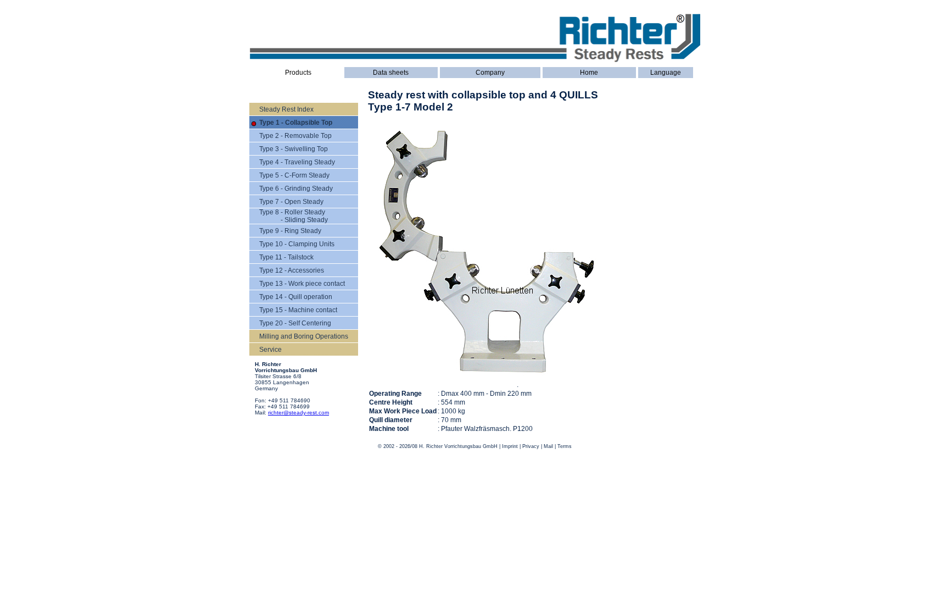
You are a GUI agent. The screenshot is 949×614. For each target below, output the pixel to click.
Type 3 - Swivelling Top (293, 149)
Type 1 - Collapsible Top (295, 122)
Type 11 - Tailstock (286, 257)
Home (589, 72)
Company (490, 72)
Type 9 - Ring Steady (290, 231)
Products (298, 72)
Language (665, 72)
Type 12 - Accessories (291, 270)
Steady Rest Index (286, 109)
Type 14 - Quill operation (295, 297)
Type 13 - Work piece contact (302, 283)
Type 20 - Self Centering (295, 323)
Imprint (510, 446)
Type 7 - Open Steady (291, 202)
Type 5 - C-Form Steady (294, 175)
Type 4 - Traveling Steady (297, 162)
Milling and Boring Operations (303, 336)
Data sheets (391, 72)
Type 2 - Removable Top (295, 136)
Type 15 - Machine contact (298, 310)
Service (270, 349)
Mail (548, 446)
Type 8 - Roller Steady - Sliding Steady (293, 216)
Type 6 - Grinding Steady (296, 188)
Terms (564, 446)
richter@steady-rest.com (298, 413)
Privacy (530, 446)
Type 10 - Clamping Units (296, 244)
